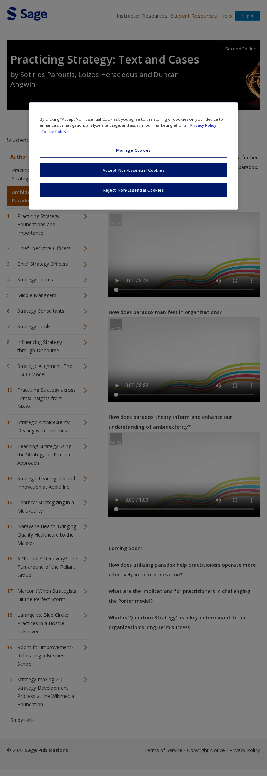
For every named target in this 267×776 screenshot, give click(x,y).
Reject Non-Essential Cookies (133, 190)
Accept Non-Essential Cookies (134, 169)
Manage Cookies (133, 149)
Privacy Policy (203, 125)
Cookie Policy (53, 131)
